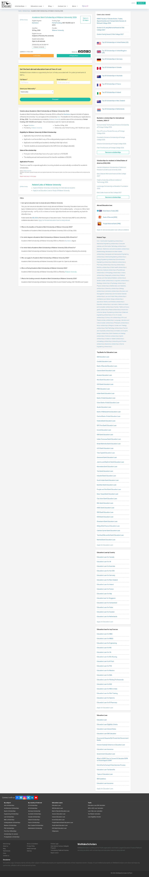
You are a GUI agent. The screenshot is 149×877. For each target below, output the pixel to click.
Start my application (73, 451)
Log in (84, 462)
